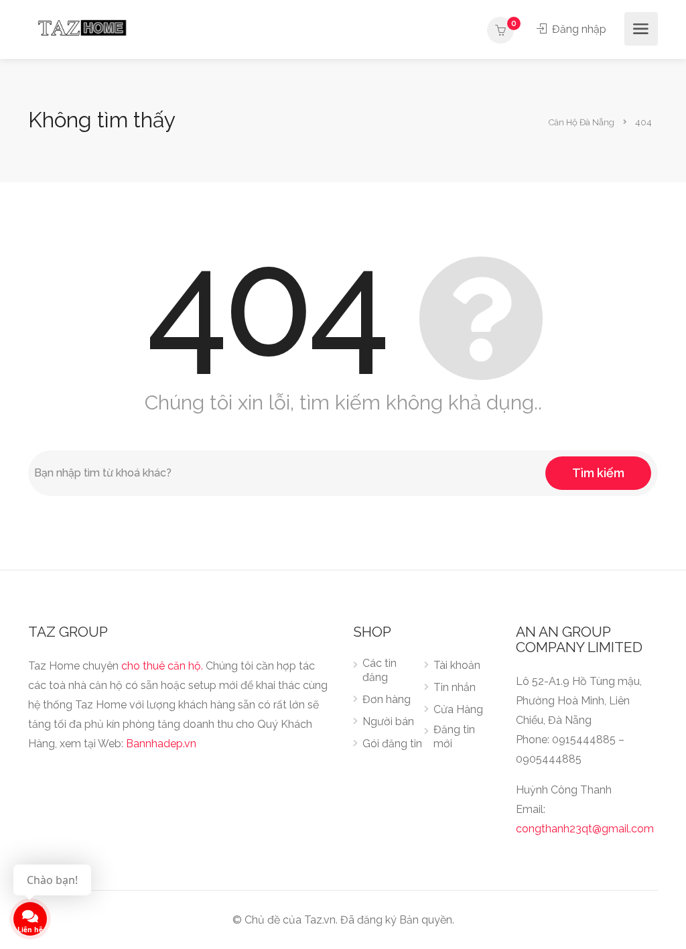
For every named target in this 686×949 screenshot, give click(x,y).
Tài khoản (456, 665)
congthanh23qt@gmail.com (585, 828)
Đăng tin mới (454, 736)
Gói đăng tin (392, 743)
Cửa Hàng (458, 709)
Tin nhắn (454, 687)
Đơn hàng (386, 699)
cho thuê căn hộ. (162, 665)
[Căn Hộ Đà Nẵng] (82, 27)
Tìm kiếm (598, 473)
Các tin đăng (379, 670)
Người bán (388, 721)
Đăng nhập (577, 29)
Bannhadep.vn (161, 743)
